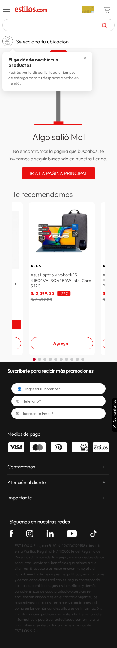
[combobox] (58, 25)
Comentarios (114, 411)
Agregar (61, 343)
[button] (6, 9)
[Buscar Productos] (104, 25)
